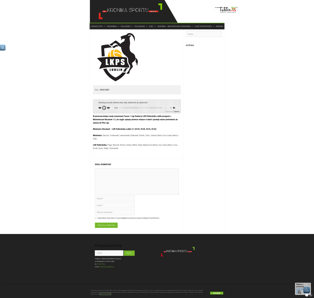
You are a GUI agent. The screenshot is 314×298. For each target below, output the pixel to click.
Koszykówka (112, 26)
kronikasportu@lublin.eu (106, 267)
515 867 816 (101, 264)
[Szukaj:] (204, 34)
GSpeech (176, 111)
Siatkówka (162, 26)
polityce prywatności (105, 294)
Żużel (151, 26)
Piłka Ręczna (140, 26)
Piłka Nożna (125, 26)
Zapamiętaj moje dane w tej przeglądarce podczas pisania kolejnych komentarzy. (129, 218)
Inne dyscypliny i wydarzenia (179, 26)
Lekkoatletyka (97, 26)
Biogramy (219, 26)
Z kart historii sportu (203, 26)
